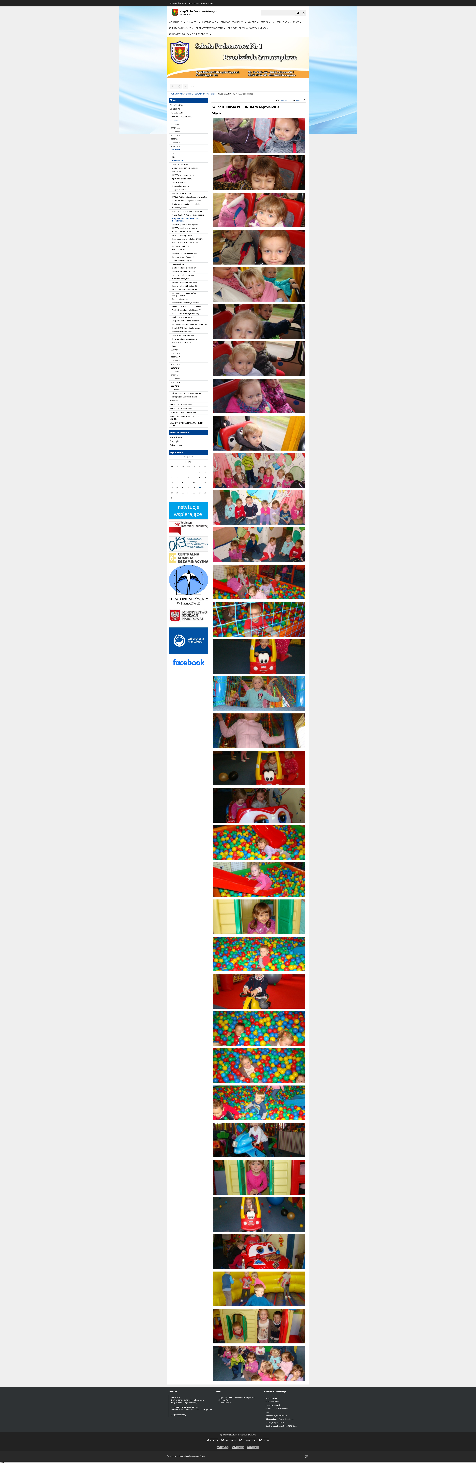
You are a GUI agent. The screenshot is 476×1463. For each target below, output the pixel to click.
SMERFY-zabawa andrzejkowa (184, 253)
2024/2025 (175, 386)
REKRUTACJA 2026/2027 (180, 28)
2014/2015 (175, 350)
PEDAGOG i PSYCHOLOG (232, 22)
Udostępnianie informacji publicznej (280, 1419)
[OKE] (188, 550)
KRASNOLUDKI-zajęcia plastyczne (186, 328)
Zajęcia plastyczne (179, 189)
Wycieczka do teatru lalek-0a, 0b (185, 242)
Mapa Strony (176, 437)
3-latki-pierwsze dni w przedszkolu (186, 204)
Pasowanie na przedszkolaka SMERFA (187, 239)
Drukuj (298, 100)
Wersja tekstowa (207, 3)
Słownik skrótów (272, 1401)
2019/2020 (175, 368)
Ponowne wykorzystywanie (276, 1415)
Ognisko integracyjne (180, 186)
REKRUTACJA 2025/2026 (288, 22)
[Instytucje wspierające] (188, 518)
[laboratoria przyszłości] (188, 653)
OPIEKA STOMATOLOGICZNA (209, 28)
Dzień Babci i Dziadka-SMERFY (184, 289)
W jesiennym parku (180, 207)
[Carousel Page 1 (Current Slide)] (191, 86)
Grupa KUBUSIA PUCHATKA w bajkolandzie (185, 219)
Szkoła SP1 (192, 22)
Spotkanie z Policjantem (182, 179)
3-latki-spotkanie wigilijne (182, 260)
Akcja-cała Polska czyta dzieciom (185, 321)
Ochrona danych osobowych (277, 1408)
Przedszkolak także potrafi (182, 193)
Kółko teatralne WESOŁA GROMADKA (186, 393)
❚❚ (172, 86)
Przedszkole (177, 160)
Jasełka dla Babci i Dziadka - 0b (184, 286)
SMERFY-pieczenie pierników (183, 271)
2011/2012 (175, 142)
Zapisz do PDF (285, 100)
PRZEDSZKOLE (209, 22)
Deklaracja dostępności (178, 3)
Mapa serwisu (194, 3)
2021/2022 (175, 375)
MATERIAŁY (266, 22)
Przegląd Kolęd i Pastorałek (183, 257)
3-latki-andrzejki (178, 264)
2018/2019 (175, 364)
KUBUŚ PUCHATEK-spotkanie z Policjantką (189, 197)
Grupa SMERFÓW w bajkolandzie (185, 231)
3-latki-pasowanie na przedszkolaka (186, 200)
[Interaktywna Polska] (307, 1456)
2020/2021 (175, 371)
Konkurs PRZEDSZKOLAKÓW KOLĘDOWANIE (184, 294)
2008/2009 (175, 131)
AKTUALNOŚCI (175, 22)
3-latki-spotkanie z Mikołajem (184, 268)
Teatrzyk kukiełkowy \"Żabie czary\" (186, 310)
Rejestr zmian (176, 445)
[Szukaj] (298, 13)
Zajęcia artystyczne (180, 299)
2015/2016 (175, 353)
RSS (267, 1412)
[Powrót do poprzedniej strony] (304, 100)
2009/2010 (175, 135)
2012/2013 (175, 146)
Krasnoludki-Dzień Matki (182, 331)
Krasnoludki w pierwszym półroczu (186, 302)
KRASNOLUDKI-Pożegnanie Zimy (185, 313)
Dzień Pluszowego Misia (182, 235)
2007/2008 (175, 128)
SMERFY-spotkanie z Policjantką (185, 224)
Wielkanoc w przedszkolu (182, 317)
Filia (173, 157)
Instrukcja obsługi (273, 1405)
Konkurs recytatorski (180, 246)
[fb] (188, 668)
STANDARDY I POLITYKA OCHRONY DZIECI (188, 34)
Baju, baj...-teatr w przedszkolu (184, 339)
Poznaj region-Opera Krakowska (184, 397)
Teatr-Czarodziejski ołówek (183, 335)
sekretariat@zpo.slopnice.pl (188, 1407)
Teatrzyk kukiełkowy (180, 164)
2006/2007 (175, 124)
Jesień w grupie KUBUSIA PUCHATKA (187, 211)
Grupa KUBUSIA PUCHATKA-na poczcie (188, 215)
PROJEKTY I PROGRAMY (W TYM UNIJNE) (247, 28)
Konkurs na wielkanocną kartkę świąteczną (189, 324)
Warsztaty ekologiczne (181, 279)
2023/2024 (175, 382)
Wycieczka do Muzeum (181, 342)
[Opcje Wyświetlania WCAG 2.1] (303, 13)
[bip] (188, 534)
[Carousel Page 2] (193, 86)
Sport (174, 346)
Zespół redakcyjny (178, 1415)
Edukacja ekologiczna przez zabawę (186, 306)
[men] (188, 625)
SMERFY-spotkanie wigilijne (183, 275)
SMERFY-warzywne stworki (183, 175)
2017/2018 (175, 360)
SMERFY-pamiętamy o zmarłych (185, 228)
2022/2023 (175, 379)
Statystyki (174, 441)
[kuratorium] (188, 604)
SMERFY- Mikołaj (179, 250)
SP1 (173, 153)
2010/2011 (175, 139)
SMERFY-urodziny (179, 182)
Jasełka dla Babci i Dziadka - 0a (184, 282)
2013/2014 (175, 150)
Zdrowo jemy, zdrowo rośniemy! (185, 168)
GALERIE (252, 22)
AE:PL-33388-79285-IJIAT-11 (200, 1409)
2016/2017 (175, 357)
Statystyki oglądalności (275, 1422)
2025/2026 (175, 389)
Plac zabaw (176, 171)
